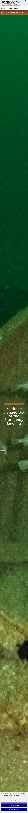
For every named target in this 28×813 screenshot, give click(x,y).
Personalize (14, 800)
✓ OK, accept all (14, 805)
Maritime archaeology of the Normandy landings (12, 12)
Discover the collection (13, 8)
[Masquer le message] (25, 0)
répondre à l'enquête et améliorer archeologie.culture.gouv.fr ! (11, 3)
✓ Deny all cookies (14, 809)
